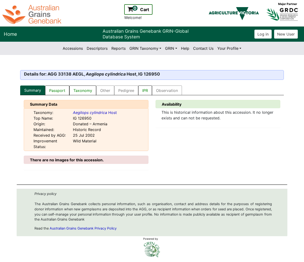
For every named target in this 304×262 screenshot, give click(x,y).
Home (10, 34)
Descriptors (97, 48)
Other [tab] (105, 90)
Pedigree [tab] (126, 90)
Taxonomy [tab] (82, 90)
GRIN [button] (169, 48)
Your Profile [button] (227, 48)
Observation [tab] (167, 90)
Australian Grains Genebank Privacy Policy (83, 228)
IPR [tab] (145, 90)
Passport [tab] (57, 90)
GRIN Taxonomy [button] (143, 48)
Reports (118, 48)
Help (185, 48)
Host (95, 112)
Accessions (73, 48)
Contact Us (203, 48)
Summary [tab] (32, 90)
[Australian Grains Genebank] (32, 14)
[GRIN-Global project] (152, 249)
